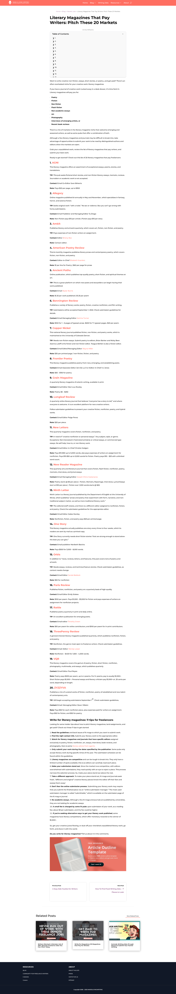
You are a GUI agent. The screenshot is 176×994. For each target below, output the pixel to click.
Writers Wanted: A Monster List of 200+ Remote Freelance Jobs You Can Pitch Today (50, 945)
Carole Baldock (74, 575)
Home (85, 3)
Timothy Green (74, 622)
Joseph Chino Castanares (87, 477)
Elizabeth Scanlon (77, 260)
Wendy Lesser (74, 649)
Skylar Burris (67, 291)
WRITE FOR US (73, 977)
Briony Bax (67, 238)
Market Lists (71, 11)
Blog (92, 3)
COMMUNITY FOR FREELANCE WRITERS (35, 973)
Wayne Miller (87, 349)
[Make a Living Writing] (19, 4)
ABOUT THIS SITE (74, 970)
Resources (115, 3)
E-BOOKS (26, 977)
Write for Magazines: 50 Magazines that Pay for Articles (87, 944)
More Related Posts (133, 916)
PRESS (71, 973)
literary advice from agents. (84, 746)
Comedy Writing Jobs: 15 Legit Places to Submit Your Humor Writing (122, 945)
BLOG (24, 970)
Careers (25, 980)
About (126, 3)
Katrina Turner (83, 318)
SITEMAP (71, 980)
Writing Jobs (103, 3)
